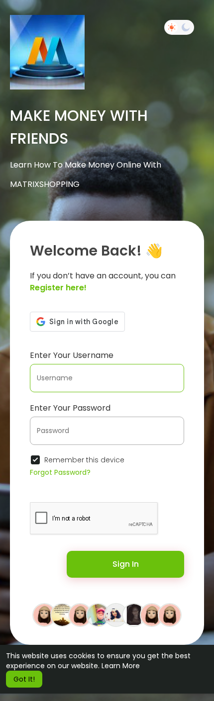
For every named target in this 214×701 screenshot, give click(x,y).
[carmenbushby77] (80, 614)
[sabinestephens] (44, 614)
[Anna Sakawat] (116, 614)
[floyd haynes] (98, 614)
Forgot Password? (60, 472)
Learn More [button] (121, 666)
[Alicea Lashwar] (134, 614)
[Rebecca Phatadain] (62, 614)
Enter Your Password (70, 408)
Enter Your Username (71, 355)
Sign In (125, 564)
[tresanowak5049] (170, 614)
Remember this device (84, 460)
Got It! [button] (24, 679)
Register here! (58, 287)
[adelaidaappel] (152, 614)
